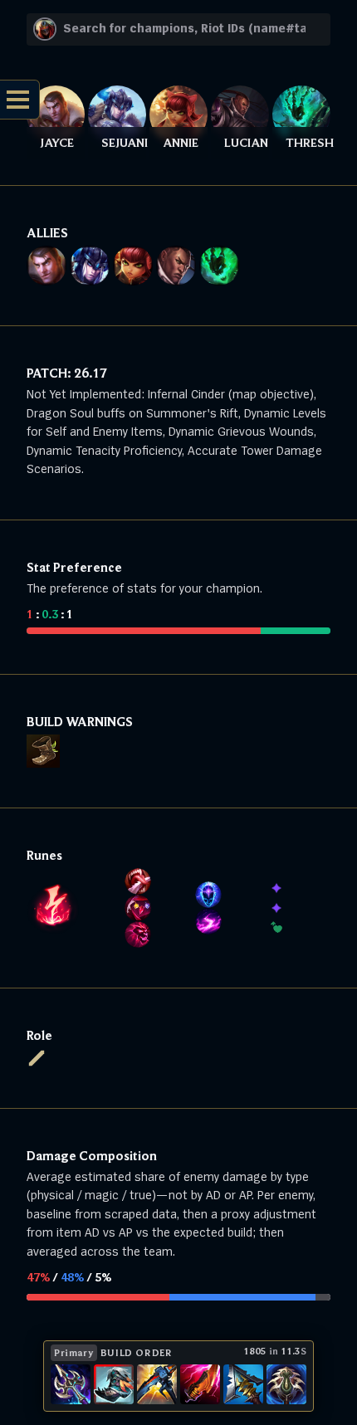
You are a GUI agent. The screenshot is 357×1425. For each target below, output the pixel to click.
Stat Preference (74, 566)
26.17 (90, 372)
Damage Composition (92, 1155)
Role (39, 1035)
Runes (44, 854)
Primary (74, 1352)
